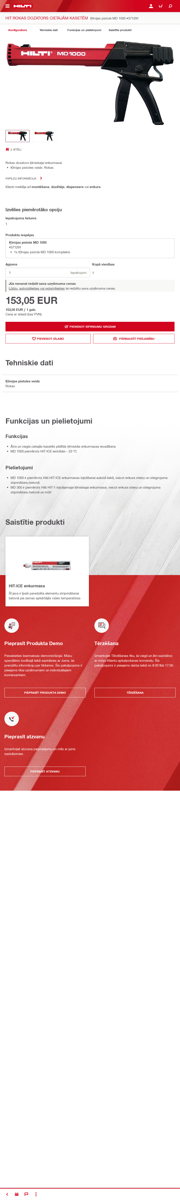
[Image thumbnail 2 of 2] (44, 136)
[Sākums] (22, 6)
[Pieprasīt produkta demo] (17, 1194)
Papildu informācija (20, 178)
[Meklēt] (170, 6)
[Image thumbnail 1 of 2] (17, 136)
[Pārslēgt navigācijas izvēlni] (7, 6)
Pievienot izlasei (50, 338)
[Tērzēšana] (26, 1194)
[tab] (17, 30)
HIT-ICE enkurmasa (27, 585)
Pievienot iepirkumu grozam (93, 326)
